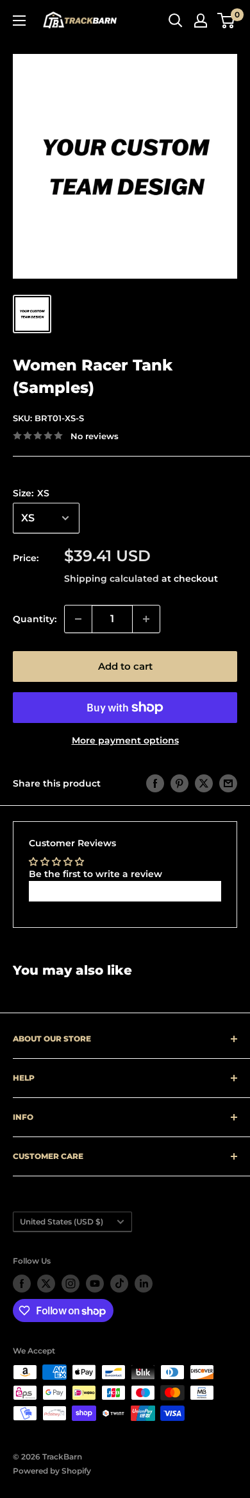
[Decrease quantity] (78, 618)
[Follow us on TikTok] (119, 1284)
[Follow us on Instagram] (70, 1284)
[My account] (200, 20)
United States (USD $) (61, 1221)
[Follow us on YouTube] (95, 1284)
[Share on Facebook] (155, 783)
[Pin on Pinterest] (179, 783)
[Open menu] (19, 20)
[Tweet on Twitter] (204, 783)
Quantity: (34, 619)
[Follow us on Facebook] (22, 1284)
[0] (227, 20)
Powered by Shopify (52, 1471)
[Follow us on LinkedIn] (144, 1284)
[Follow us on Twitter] (46, 1284)
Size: (31, 493)
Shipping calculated (111, 578)
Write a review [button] (125, 890)
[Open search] (176, 20)
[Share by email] (228, 783)
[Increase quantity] (146, 618)
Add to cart (125, 666)
